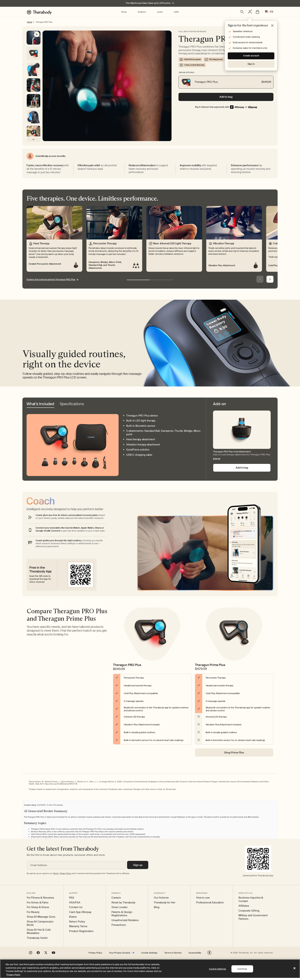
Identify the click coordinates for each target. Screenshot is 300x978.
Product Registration (81, 931)
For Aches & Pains (37, 902)
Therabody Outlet (37, 938)
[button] (124, 12)
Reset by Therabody (123, 902)
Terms (56, 873)
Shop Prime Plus (234, 752)
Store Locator (119, 907)
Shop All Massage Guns (41, 916)
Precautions (118, 925)
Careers (116, 897)
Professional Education (210, 902)
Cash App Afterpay (80, 912)
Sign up (137, 865)
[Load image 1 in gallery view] (33, 69)
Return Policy (77, 921)
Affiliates (244, 906)
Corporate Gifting (249, 910)
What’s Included (40, 404)
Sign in (251, 63)
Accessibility (195, 952)
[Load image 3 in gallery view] (33, 101)
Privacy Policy (95, 952)
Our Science (161, 897)
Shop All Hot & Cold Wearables (39, 931)
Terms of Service (173, 952)
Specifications (72, 404)
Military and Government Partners (253, 917)
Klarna (73, 916)
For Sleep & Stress (38, 907)
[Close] (294, 968)
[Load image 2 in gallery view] (33, 85)
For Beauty (33, 912)
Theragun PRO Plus (44, 22)
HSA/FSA (74, 902)
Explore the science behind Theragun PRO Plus (51, 279)
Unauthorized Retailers (125, 920)
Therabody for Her (164, 902)
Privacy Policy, (66, 873)
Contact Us (75, 907)
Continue (242, 968)
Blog (156, 907)
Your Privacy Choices (119, 952)
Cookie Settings (149, 952)
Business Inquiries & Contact (251, 899)
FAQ (71, 897)
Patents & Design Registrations (121, 913)
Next (269, 279)
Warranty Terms (78, 926)
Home (29, 22)
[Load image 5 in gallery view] (33, 132)
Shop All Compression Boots (40, 923)
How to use (203, 897)
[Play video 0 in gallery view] (33, 38)
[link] (252, 107)
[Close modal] (272, 26)
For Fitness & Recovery (40, 897)
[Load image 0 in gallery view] (33, 53)
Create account (251, 55)
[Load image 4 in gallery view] (33, 117)
